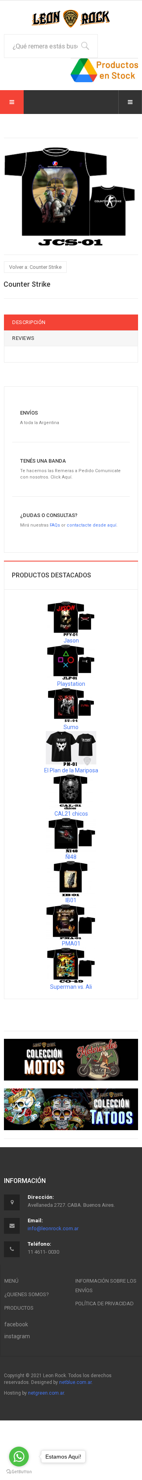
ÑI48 (71, 857)
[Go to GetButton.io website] (19, 1471)
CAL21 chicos (71, 813)
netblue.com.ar (75, 1382)
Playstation (71, 684)
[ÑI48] (71, 835)
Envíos (29, 413)
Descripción (29, 322)
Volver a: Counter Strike (35, 267)
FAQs (55, 525)
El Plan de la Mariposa (71, 770)
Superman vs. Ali (71, 987)
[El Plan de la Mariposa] (71, 748)
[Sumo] (71, 705)
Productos (19, 1308)
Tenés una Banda (43, 461)
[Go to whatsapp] (19, 1456)
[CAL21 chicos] (71, 791)
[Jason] (71, 618)
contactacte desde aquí (91, 525)
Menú (11, 1281)
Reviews (23, 338)
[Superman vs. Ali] (71, 964)
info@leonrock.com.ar (53, 1228)
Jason (71, 640)
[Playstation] (71, 661)
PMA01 (71, 943)
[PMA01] (71, 921)
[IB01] (71, 878)
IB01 (71, 900)
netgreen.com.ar (46, 1393)
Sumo (71, 727)
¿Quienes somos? (26, 1294)
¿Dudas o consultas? (48, 515)
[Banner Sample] (71, 1060)
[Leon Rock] (71, 18)
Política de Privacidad (104, 1303)
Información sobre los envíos (105, 1285)
